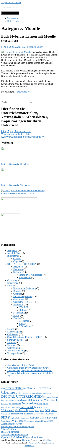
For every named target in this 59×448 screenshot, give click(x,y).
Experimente (15, 403)
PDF (4, 417)
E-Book (12, 400)
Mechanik (24, 321)
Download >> (23, 91)
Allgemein (12, 250)
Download (4, 400)
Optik (22, 323)
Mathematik (19, 312)
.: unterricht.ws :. (9, 7)
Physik (16, 318)
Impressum (12, 18)
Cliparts (17, 261)
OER (47, 410)
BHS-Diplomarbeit (10, 432)
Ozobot (50, 413)
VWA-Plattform (8, 429)
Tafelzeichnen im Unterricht (14, 434)
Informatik (18, 304)
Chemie (17, 293)
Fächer (10, 285)
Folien (32, 403)
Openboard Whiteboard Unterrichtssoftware (22, 437)
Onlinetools (12, 334)
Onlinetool (13, 413)
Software (17, 272)
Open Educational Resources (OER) (24, 337)
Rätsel (43, 417)
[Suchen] (31, 102)
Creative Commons (23, 393)
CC (37, 388)
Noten (42, 411)
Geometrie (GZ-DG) (23, 302)
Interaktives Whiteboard (30, 274)
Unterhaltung (13, 348)
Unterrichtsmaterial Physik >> (15, 164)
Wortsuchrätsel (29, 421)
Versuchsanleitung (16, 350)
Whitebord (18, 420)
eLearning (12, 280)
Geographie (19, 299)
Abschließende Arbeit (11, 423)
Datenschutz (13, 21)
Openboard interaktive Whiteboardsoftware (28, 367)
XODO (50, 421)
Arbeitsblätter (13, 253)
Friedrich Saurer (35, 47)
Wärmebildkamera (41, 421)
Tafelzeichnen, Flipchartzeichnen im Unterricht (29, 370)
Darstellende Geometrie (41, 393)
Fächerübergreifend (22, 296)
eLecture (23, 400)
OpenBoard (25, 277)
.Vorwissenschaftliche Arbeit (20, 365)
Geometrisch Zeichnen (10, 407)
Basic (25, 388)
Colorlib (26, 440)
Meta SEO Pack (35, 443)
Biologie (17, 291)
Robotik (23, 310)
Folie (24, 403)
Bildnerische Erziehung (24, 288)
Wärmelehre (25, 326)
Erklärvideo (12, 283)
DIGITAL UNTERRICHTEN (22, 264)
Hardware (18, 269)
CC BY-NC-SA (45, 388)
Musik (16, 315)
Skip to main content (11, 2)
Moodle (11, 329)
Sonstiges (11, 345)
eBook (17, 400)
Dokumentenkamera (50, 397)
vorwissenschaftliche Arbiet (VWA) (18, 426)
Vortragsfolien (14, 353)
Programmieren (23, 418)
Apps (3, 388)
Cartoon (17, 258)
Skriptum (52, 417)
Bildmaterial (13, 256)
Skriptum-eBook (15, 339)
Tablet (3, 421)
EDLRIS (23, 307)
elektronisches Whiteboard (42, 400)
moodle (31, 411)
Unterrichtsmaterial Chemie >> (16, 185)
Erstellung (4, 404)
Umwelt (8, 421)
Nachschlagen (14, 331)
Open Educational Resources (32, 413)
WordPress (48, 440)
